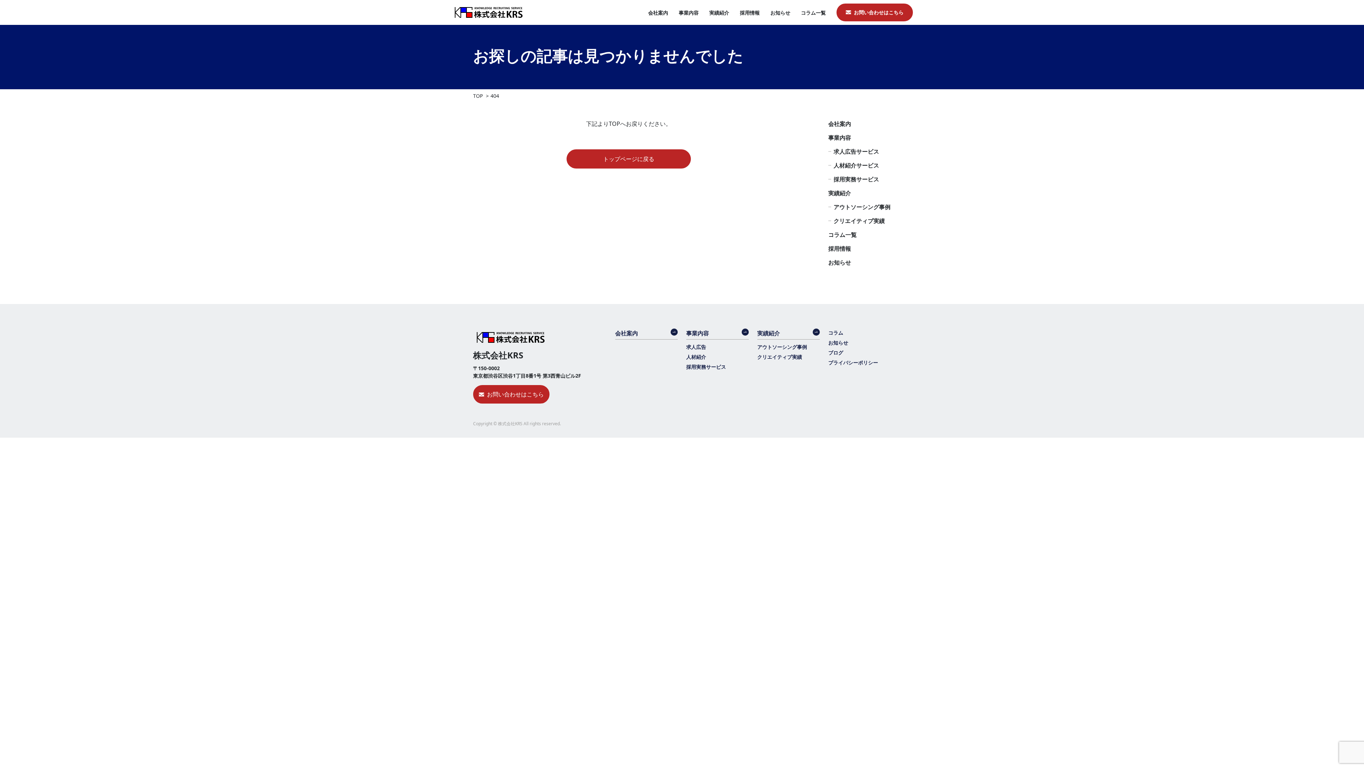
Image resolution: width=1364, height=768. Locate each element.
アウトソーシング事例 (862, 207)
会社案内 (658, 12)
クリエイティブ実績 (859, 221)
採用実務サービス (856, 179)
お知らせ (780, 12)
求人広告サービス (856, 151)
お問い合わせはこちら (879, 12)
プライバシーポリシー (853, 362)
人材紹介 (696, 356)
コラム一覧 (813, 12)
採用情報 (750, 12)
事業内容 (689, 12)
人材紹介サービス (856, 165)
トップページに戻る (628, 159)
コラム (835, 332)
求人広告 (696, 346)
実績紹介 (719, 12)
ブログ (835, 352)
